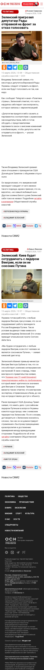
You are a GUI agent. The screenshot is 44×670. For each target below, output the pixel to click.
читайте (5, 437)
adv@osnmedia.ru (11, 591)
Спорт (19, 513)
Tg (39, 226)
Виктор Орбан (11, 459)
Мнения (8, 513)
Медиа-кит (26, 641)
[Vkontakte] (9, 67)
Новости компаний (14, 531)
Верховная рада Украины (16, 211)
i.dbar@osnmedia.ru (16, 583)
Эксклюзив (20, 508)
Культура (29, 513)
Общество (23, 496)
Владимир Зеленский (14, 218)
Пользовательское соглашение (17, 657)
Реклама (9, 143)
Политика (10, 496)
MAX (19, 226)
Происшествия (26, 502)
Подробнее (19, 637)
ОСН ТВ (16, 519)
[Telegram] (14, 67)
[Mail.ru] (25, 67)
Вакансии (27, 571)
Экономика (10, 502)
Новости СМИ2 (10, 235)
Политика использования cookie (21, 659)
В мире (8, 508)
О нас (7, 519)
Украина (8, 447)
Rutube (29, 226)
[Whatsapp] (20, 67)
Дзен (8, 226)
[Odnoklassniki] (4, 67)
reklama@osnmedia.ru (31, 589)
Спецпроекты (11, 525)
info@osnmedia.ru (16, 571)
